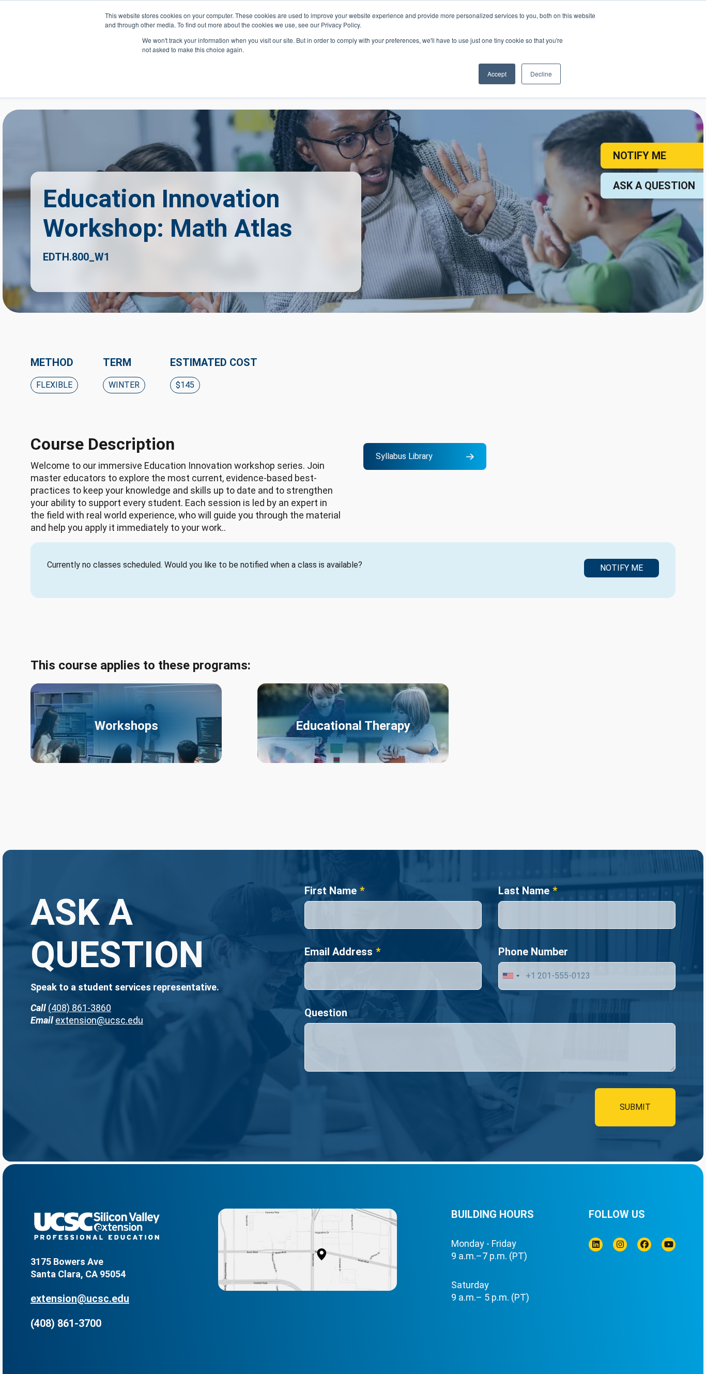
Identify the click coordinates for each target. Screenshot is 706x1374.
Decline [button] (541, 73)
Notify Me (621, 568)
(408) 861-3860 (79, 1007)
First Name (330, 890)
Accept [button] (497, 73)
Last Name (523, 890)
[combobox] (511, 976)
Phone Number (533, 951)
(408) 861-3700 (65, 1323)
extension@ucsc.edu (99, 1020)
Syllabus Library (404, 456)
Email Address (338, 951)
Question (325, 1012)
